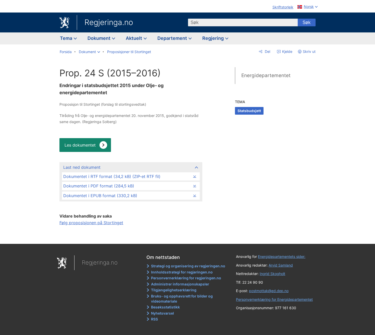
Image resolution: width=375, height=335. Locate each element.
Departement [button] (172, 38)
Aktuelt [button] (134, 38)
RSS (154, 319)
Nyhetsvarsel (162, 313)
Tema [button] (66, 38)
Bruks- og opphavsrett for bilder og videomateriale (182, 298)
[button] (89, 51)
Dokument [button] (99, 38)
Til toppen (130, 236)
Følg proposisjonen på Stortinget (91, 222)
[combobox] (243, 22)
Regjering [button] (213, 38)
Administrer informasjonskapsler (180, 284)
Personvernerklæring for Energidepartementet (274, 299)
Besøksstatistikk (165, 307)
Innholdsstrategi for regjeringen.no (182, 272)
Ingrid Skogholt (272, 273)
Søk (307, 22)
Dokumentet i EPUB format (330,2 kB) (100, 195)
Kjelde (286, 51)
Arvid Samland (281, 265)
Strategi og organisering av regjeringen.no (188, 266)
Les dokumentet (80, 145)
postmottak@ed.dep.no (269, 291)
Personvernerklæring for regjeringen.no (186, 278)
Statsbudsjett (249, 111)
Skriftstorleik (282, 7)
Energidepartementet (266, 75)
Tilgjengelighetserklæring (173, 290)
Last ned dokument (82, 167)
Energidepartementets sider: (281, 256)
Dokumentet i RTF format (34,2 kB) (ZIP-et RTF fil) (111, 176)
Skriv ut (309, 51)
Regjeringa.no (108, 22)
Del (267, 51)
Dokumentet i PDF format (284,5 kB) (98, 185)
